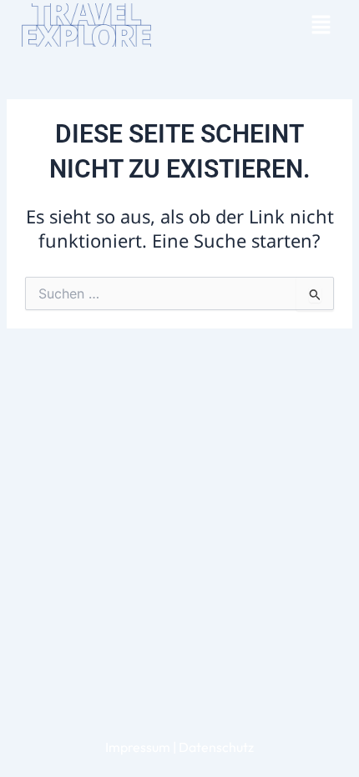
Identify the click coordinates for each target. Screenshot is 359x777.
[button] (320, 25)
